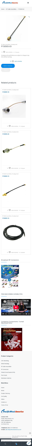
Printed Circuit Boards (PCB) (8, 372)
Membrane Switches (6, 378)
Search (5, 443)
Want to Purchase (7, 66)
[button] (29, 17)
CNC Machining (5, 360)
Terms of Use (4, 405)
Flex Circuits (4, 375)
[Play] (3, 314)
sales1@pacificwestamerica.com (13, 429)
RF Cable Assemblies (11, 9)
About (2, 390)
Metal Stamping (5, 363)
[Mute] (26, 314)
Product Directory (5, 393)
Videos (2, 399)
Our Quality (4, 396)
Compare (17, 52)
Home (2, 9)
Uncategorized (14, 44)
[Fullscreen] (29, 314)
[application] (16, 307)
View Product (28, 121)
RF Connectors (4, 369)
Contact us (4, 402)
